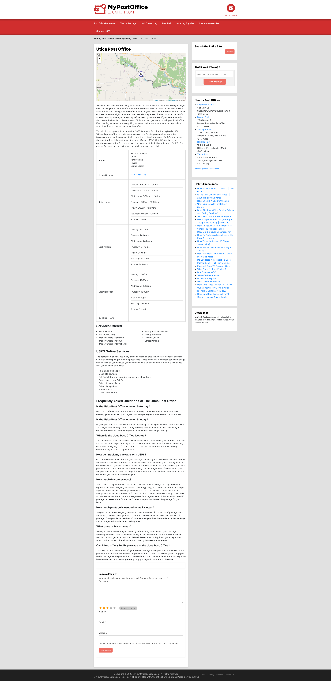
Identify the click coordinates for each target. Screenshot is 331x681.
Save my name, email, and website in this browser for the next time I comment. (140, 643)
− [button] (99, 61)
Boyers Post (203, 117)
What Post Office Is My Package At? (215, 216)
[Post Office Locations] (121, 9)
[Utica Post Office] (141, 74)
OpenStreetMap (172, 100)
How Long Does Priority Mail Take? (214, 284)
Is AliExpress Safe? (206, 272)
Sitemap (219, 674)
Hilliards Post (203, 142)
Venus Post (202, 154)
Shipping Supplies (185, 23)
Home (97, 38)
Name (102, 611)
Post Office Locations (104, 23)
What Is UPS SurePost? (208, 281)
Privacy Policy (208, 674)
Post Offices (108, 38)
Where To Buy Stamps (208, 275)
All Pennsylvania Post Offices (207, 168)
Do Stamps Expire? (206, 278)
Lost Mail (166, 23)
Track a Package (128, 23)
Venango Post (204, 129)
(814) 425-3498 (138, 174)
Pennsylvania (123, 38)
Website (103, 633)
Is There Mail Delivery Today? (211, 291)
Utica (134, 38)
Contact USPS (103, 31)
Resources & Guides (209, 23)
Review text (104, 581)
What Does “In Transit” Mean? (211, 269)
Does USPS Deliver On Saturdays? (214, 232)
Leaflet (156, 100)
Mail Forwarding (149, 23)
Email (102, 622)
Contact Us (229, 674)
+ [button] (99, 58)
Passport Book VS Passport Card (213, 266)
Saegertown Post (205, 104)
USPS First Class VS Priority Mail (213, 287)
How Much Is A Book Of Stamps (213, 201)
